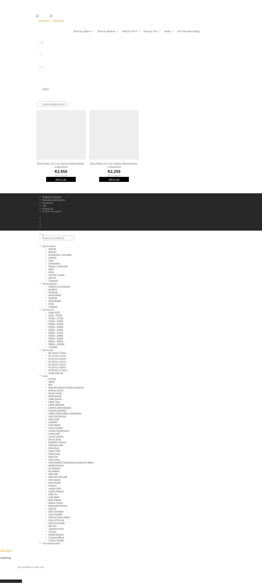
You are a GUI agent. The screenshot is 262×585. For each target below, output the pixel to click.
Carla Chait (53, 419)
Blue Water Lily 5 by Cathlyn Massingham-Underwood (61, 165)
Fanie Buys (53, 447)
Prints (51, 303)
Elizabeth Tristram (57, 442)
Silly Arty (52, 525)
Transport (53, 280)
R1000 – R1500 (55, 318)
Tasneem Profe (56, 528)
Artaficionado (55, 395)
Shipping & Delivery (51, 196)
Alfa (50, 384)
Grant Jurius (54, 459)
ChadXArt (52, 421)
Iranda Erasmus (56, 465)
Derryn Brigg (54, 439)
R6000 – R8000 (55, 341)
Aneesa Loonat (55, 390)
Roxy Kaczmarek (56, 522)
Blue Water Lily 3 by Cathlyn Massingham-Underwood (114, 165)
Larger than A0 (55, 372)
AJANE (51, 381)
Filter (45, 89)
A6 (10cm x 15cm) (57, 352)
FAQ (44, 205)
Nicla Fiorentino (56, 511)
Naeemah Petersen (57, 505)
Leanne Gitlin (54, 488)
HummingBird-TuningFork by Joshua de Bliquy (70, 462)
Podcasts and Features (53, 199)
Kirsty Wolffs (54, 482)
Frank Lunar (54, 453)
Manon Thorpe (55, 502)
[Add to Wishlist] (84, 163)
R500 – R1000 (55, 315)
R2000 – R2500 (55, 323)
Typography (54, 263)
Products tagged (53, 103)
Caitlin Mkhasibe (56, 404)
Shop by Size (150, 31)
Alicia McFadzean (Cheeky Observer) (66, 387)
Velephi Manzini (56, 534)
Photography (54, 300)
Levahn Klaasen (56, 491)
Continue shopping (11, 581)
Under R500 (54, 312)
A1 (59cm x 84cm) (57, 367)
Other (51, 271)
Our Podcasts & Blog (188, 31)
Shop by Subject (82, 31)
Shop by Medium (106, 31)
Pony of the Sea (56, 519)
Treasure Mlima (56, 537)
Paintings (52, 297)
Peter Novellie (55, 514)
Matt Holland (54, 499)
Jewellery (52, 289)
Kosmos (52, 485)
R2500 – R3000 (55, 326)
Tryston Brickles (56, 540)
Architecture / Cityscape (60, 254)
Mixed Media (54, 294)
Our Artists (47, 202)
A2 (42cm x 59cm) (57, 364)
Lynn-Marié (53, 496)
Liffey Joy (52, 494)
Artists (167, 31)
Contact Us (47, 208)
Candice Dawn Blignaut (59, 407)
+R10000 (52, 346)
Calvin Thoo (54, 401)
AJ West (52, 378)
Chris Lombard (55, 427)
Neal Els (52, 508)
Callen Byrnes (55, 398)
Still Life (52, 277)
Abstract (52, 251)
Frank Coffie (54, 450)
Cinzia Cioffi (54, 433)
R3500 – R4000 (55, 335)
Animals (52, 248)
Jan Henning (54, 468)
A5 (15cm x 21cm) (57, 355)
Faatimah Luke (55, 444)
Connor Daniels (56, 436)
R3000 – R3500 (55, 332)
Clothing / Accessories (59, 286)
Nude (51, 269)
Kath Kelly (53, 473)
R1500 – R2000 (55, 320)
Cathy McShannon (57, 416)
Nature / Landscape (58, 266)
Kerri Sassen (54, 479)
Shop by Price (129, 31)
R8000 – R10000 (56, 344)
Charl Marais (54, 424)
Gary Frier (53, 456)
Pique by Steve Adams (59, 517)
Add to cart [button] (60, 179)
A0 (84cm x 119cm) (57, 369)
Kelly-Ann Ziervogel (57, 476)
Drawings (53, 292)
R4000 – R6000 (55, 338)
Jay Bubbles (54, 470)
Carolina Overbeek (57, 410)
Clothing (52, 257)
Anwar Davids (55, 393)
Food (51, 260)
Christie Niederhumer (58, 430)
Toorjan (52, 531)
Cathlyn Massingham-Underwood (64, 413)
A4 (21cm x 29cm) (57, 358)
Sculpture (52, 306)
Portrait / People (56, 274)
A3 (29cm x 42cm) (57, 361)
